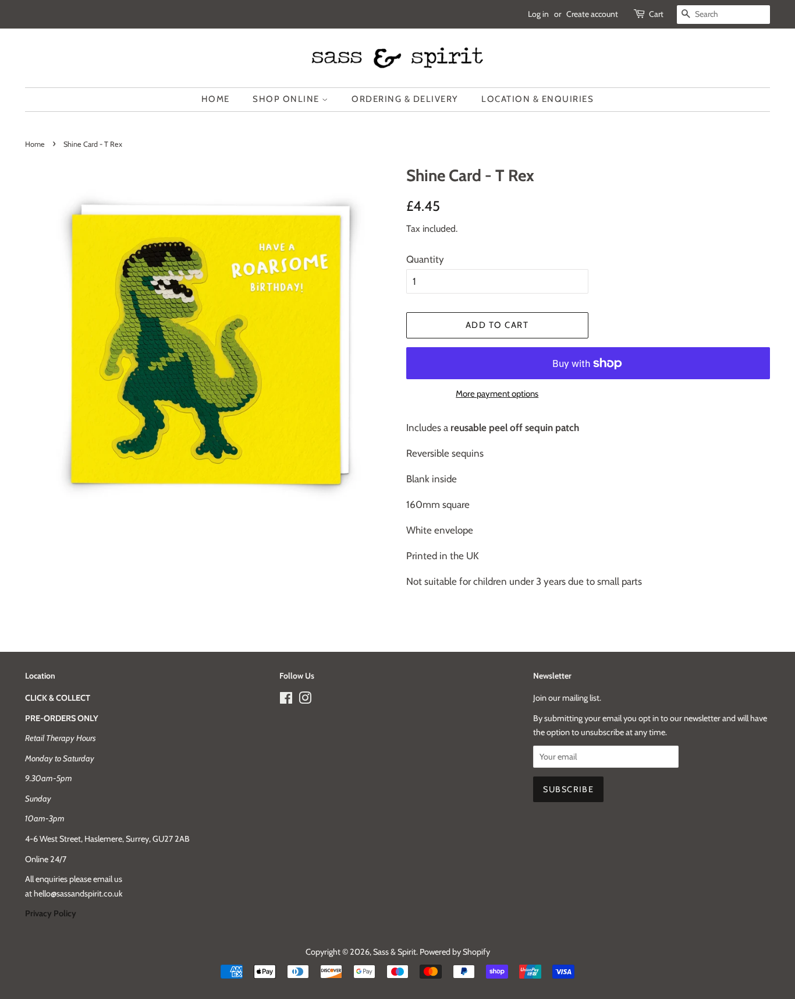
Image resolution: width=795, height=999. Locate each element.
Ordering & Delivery (405, 99)
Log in (538, 14)
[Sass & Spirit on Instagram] (305, 700)
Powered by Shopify (455, 952)
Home (215, 99)
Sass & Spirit (394, 952)
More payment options (497, 394)
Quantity (425, 259)
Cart (656, 14)
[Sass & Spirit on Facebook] (286, 700)
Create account (592, 14)
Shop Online (287, 99)
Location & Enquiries (537, 99)
